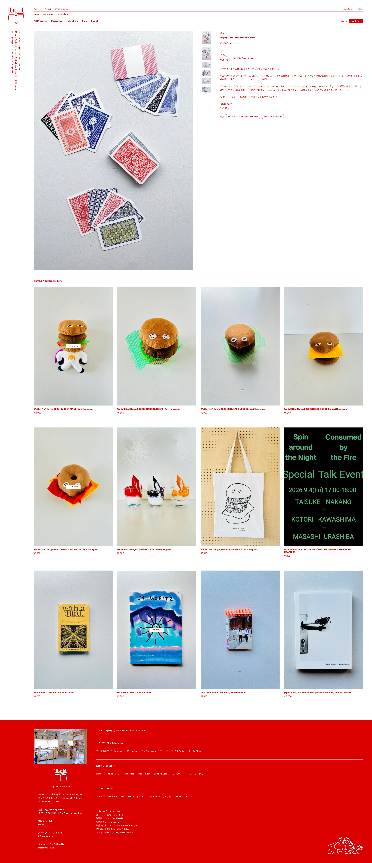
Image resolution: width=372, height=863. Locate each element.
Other (222, 33)
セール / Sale (195, 751)
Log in (344, 21)
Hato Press (129, 773)
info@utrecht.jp (62, 8)
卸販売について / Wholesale (109, 818)
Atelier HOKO (113, 773)
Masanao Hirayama (273, 116)
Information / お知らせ (160, 796)
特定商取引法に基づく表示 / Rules (112, 829)
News (36, 14)
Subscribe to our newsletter (56, 14)
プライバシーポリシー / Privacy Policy (114, 832)
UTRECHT (177, 773)
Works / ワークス (183, 796)
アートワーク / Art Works (172, 751)
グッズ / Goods (148, 751)
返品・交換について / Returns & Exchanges (116, 825)
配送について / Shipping (107, 821)
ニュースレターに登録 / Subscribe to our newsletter (120, 730)
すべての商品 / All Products (109, 751)
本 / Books (132, 751)
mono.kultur (144, 773)
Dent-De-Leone (161, 773)
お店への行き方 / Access (108, 811)
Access (37, 8)
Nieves (99, 773)
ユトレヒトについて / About (110, 814)
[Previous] (73, 150)
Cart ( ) (356, 21)
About (48, 8)
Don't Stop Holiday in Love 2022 (243, 116)
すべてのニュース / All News (110, 796)
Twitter (360, 8)
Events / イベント (136, 796)
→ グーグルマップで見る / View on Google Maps (12, 53)
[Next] (153, 150)
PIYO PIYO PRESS (195, 773)
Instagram (347, 8)
